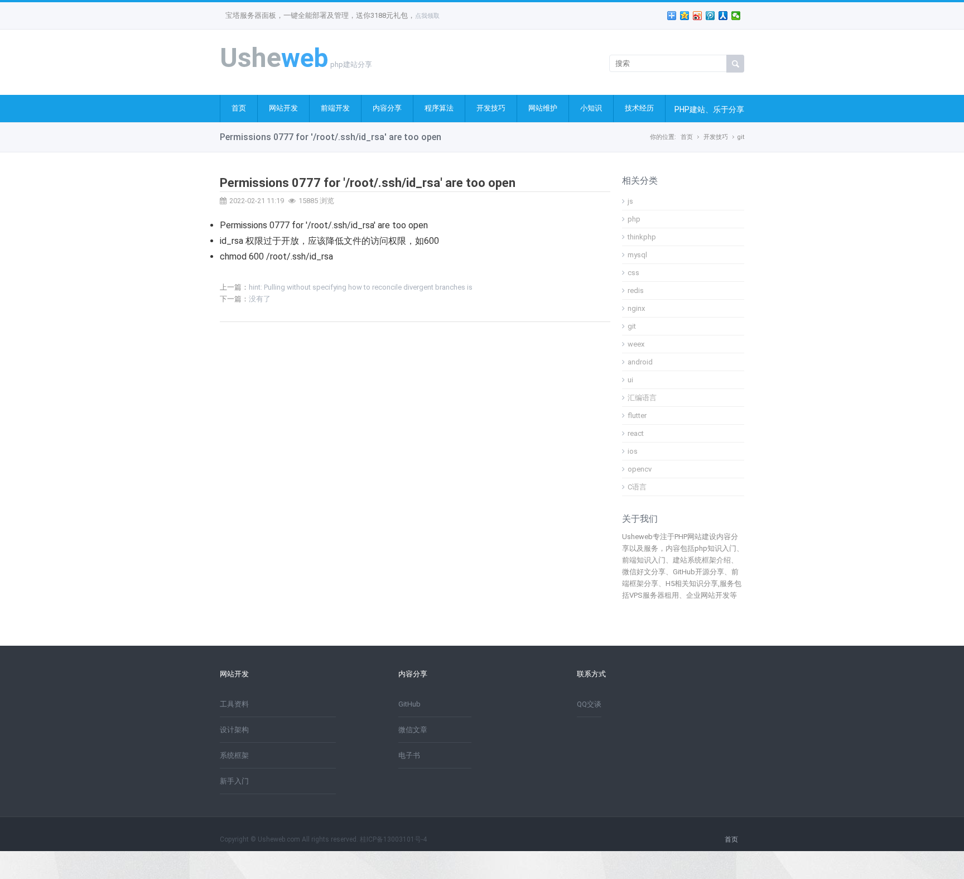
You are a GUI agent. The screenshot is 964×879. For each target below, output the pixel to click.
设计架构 (234, 730)
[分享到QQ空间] (685, 15)
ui (630, 380)
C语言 (637, 487)
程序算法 (439, 108)
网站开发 (283, 108)
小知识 (591, 108)
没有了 (260, 299)
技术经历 (639, 108)
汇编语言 (642, 397)
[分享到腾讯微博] (710, 15)
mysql (637, 255)
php (634, 219)
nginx (636, 308)
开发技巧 (490, 108)
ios (633, 451)
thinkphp (642, 237)
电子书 (409, 755)
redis (636, 290)
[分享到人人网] (723, 15)
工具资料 (234, 704)
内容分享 (387, 108)
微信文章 (412, 730)
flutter (637, 415)
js (630, 201)
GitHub (409, 704)
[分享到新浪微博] (697, 15)
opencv (640, 469)
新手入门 (234, 781)
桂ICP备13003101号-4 (393, 839)
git (740, 137)
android (640, 362)
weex (636, 344)
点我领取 (427, 16)
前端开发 (335, 108)
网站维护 (542, 108)
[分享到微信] (736, 15)
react (636, 433)
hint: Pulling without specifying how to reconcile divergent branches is (361, 287)
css (633, 272)
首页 (239, 108)
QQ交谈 (589, 704)
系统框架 (234, 755)
